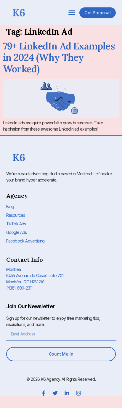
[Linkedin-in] (67, 393)
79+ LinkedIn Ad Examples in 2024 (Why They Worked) (59, 57)
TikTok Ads (16, 223)
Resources (15, 215)
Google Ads (16, 232)
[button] (72, 12)
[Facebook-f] (43, 393)
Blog (10, 206)
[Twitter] (55, 393)
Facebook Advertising (25, 240)
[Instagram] (78, 393)
